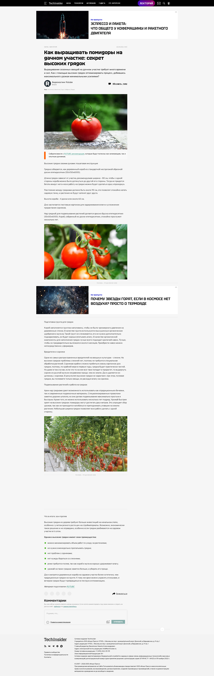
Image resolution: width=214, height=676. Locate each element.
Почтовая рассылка (159, 3)
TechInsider (56, 3)
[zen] (57, 646)
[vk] (49, 646)
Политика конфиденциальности (56, 655)
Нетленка (50, 89)
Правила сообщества (52, 652)
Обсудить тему (120, 84)
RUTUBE (71, 586)
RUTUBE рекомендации (74, 154)
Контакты (47, 657)
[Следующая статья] (107, 629)
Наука (46, 47)
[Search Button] (164, 3)
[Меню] (45, 3)
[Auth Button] (168, 3)
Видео (73, 89)
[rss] (45, 646)
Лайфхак (67, 89)
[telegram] (53, 646)
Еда (62, 89)
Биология (53, 47)
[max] (61, 646)
